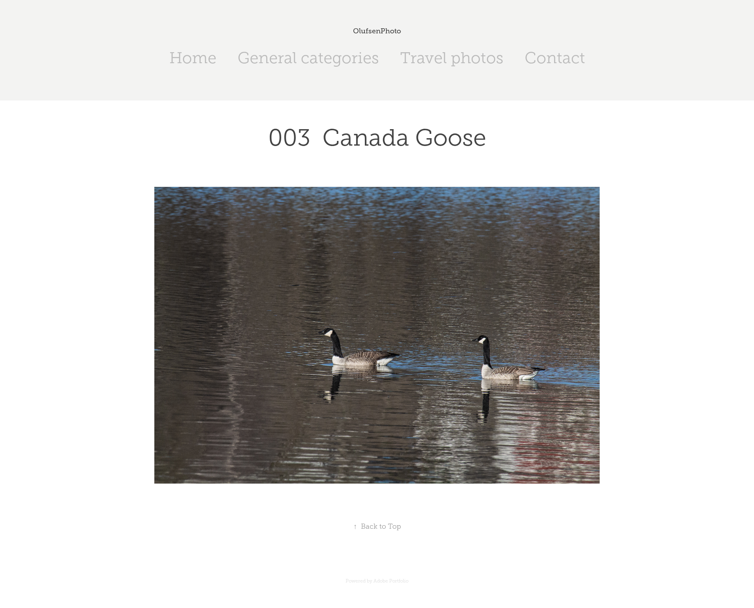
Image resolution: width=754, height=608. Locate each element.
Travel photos (451, 58)
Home (192, 58)
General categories (308, 58)
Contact (555, 58)
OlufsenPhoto (377, 31)
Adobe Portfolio (390, 581)
